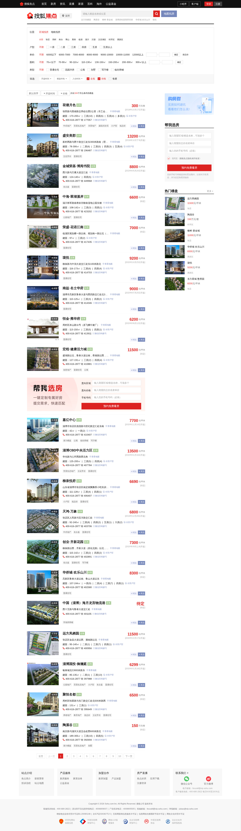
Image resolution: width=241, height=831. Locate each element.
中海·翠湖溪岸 (73, 196)
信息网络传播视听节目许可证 (151, 814)
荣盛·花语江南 (73, 227)
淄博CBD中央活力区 (77, 450)
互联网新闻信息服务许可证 (125, 814)
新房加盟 (103, 778)
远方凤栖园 (86, 20)
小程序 (183, 4)
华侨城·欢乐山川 (143, 20)
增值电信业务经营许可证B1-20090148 (73, 814)
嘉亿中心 (69, 420)
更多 (209, 191)
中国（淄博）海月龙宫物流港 (84, 603)
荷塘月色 (69, 105)
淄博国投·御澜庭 (75, 664)
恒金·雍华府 (71, 318)
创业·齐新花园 (73, 542)
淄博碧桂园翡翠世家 (124, 20)
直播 (71, 3)
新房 (53, 3)
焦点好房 (141, 778)
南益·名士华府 (73, 288)
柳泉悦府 (69, 481)
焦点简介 (26, 778)
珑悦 (155, 20)
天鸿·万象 (70, 511)
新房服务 (64, 778)
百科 (90, 3)
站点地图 (39, 783)
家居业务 (77, 778)
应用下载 (154, 778)
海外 (99, 3)
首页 (44, 3)
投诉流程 (26, 783)
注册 (218, 4)
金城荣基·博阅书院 (76, 166)
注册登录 (141, 783)
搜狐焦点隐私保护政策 (189, 158)
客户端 (194, 4)
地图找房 (169, 13)
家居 (80, 3)
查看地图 (116, 111)
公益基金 (111, 3)
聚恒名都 (69, 694)
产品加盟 (116, 778)
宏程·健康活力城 (75, 349)
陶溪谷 (97, 20)
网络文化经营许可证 (175, 814)
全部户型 (133, 116)
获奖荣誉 (39, 778)
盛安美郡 (69, 135)
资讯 (62, 3)
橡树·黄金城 (107, 20)
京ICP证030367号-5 (102, 814)
